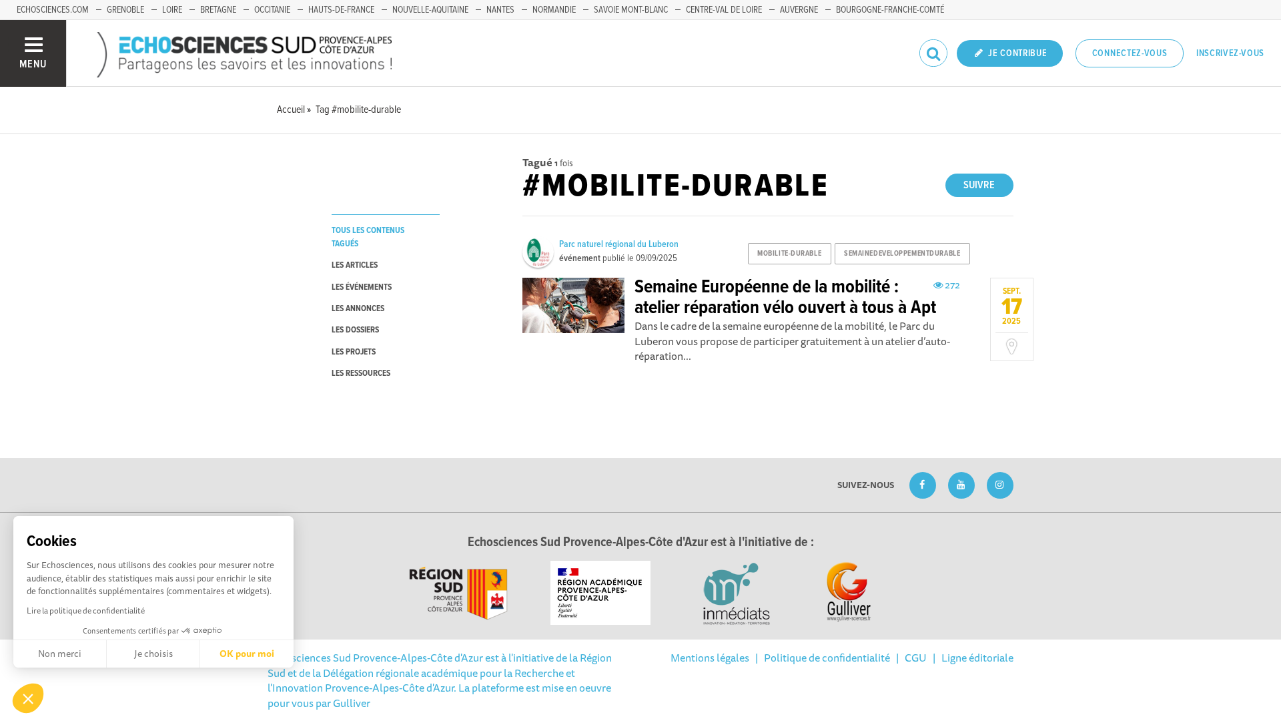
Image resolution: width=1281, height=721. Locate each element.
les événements (362, 287)
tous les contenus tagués (368, 237)
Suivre (979, 185)
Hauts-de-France (341, 10)
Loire (172, 10)
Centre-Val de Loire (724, 10)
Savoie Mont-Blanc (631, 10)
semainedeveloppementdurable (902, 253)
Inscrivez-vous (1230, 53)
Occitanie (272, 10)
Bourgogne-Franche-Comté (890, 10)
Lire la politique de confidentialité (86, 610)
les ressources (361, 373)
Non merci (59, 653)
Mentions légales (710, 657)
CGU (916, 657)
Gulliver (351, 703)
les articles (355, 265)
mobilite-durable (789, 253)
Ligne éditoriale (977, 657)
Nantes (500, 10)
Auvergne (799, 10)
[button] (28, 698)
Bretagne (218, 10)
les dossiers (355, 330)
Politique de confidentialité (827, 657)
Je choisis (153, 653)
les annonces (358, 308)
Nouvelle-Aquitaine (430, 10)
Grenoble (125, 10)
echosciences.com (53, 10)
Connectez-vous (1130, 53)
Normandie (554, 10)
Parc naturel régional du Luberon (619, 244)
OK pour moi (247, 653)
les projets (354, 352)
